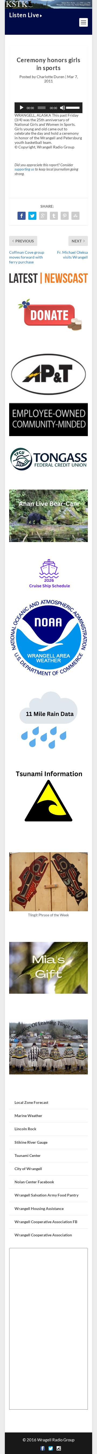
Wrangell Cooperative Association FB (46, 1221)
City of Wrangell (28, 1168)
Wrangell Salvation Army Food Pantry (46, 1195)
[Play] (21, 107)
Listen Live (24, 15)
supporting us (24, 169)
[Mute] (62, 107)
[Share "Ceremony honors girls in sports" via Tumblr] (53, 215)
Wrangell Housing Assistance (39, 1208)
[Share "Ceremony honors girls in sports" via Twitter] (32, 215)
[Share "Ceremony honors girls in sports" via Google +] (43, 215)
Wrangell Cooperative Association (43, 1235)
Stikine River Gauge (31, 1142)
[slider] (73, 107)
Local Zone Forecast (31, 1102)
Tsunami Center (28, 1155)
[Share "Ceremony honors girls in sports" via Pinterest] (64, 215)
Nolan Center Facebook (34, 1182)
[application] (48, 107)
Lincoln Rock (25, 1128)
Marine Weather (28, 1115)
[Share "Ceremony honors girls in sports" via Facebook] (21, 215)
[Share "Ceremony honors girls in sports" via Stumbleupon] (75, 215)
